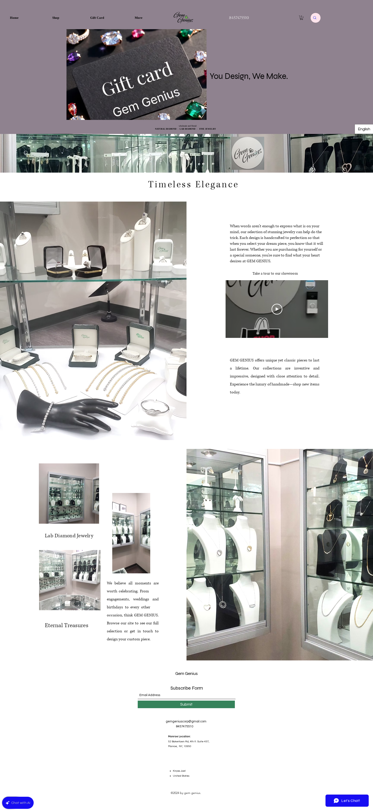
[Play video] (277, 309)
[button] (301, 18)
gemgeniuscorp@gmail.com (186, 721)
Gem (179, 673)
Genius (191, 673)
